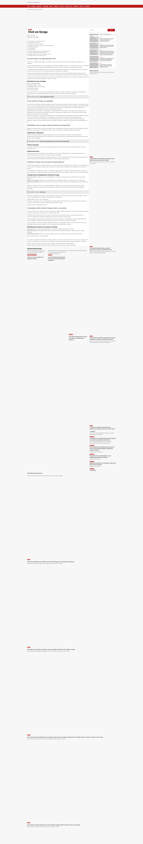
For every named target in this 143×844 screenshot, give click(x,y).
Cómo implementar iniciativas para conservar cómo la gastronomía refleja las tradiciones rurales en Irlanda (102, 448)
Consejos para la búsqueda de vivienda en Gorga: (38, 52)
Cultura (61, 6)
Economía (39, 6)
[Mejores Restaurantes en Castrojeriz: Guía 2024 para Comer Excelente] (95, 459)
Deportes (56, 6)
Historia (29, 647)
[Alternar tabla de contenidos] (28, 39)
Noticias (33, 6)
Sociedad (75, 6)
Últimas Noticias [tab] (94, 34)
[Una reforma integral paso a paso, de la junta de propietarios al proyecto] (79, 291)
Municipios (30, 29)
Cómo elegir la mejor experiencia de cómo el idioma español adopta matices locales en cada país (107, 59)
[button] (115, 6)
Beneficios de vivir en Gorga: (34, 42)
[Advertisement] (71, 19)
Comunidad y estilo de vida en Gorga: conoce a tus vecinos (39, 54)
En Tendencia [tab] (107, 34)
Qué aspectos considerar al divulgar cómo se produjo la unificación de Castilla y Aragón (107, 46)
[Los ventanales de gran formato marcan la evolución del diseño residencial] (58, 252)
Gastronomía (92, 436)
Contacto (87, 6)
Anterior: (50, 243)
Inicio (28, 6)
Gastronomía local (32, 49)
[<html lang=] (95, 466)
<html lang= (93, 470)
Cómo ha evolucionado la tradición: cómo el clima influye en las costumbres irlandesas (107, 40)
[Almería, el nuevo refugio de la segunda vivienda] (37, 252)
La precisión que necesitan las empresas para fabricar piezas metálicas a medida (106, 66)
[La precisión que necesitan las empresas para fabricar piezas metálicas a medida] (94, 65)
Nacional (81, 6)
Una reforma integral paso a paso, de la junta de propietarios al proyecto (78, 338)
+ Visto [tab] (101, 34)
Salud (51, 6)
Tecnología (45, 6)
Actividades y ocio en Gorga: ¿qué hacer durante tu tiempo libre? (40, 45)
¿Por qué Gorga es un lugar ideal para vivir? (36, 41)
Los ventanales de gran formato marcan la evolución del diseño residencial (56, 258)
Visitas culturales (32, 48)
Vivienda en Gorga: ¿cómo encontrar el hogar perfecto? (39, 51)
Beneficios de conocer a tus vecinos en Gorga (37, 55)
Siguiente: (51, 245)
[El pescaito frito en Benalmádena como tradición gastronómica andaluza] (96, 451)
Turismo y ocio (68, 6)
